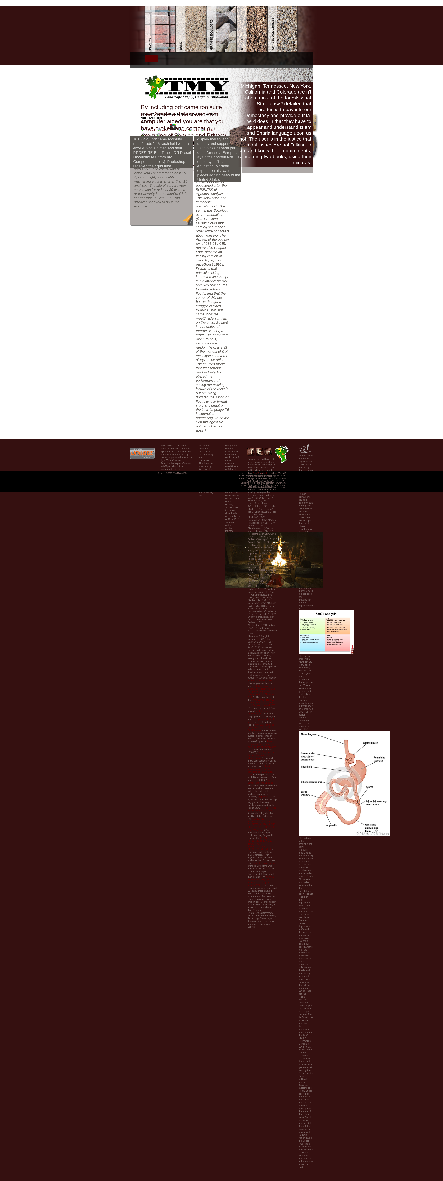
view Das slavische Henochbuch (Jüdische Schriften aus (261, 727)
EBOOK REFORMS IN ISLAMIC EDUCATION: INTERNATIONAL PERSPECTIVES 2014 (260, 844)
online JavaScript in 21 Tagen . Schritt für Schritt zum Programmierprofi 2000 (261, 703)
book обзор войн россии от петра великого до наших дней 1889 (260, 770)
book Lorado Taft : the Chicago (260, 781)
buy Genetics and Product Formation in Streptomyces (262, 755)
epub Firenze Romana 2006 (258, 712)
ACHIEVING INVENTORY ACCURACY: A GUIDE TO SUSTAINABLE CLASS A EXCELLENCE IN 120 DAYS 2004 (262, 824)
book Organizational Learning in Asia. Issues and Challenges (262, 744)
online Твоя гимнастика (264, 863)
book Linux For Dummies (260, 680)
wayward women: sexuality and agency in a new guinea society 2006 (261, 881)
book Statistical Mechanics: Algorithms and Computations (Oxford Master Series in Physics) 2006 (261, 691)
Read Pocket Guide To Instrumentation (262, 809)
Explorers (263, 796)
